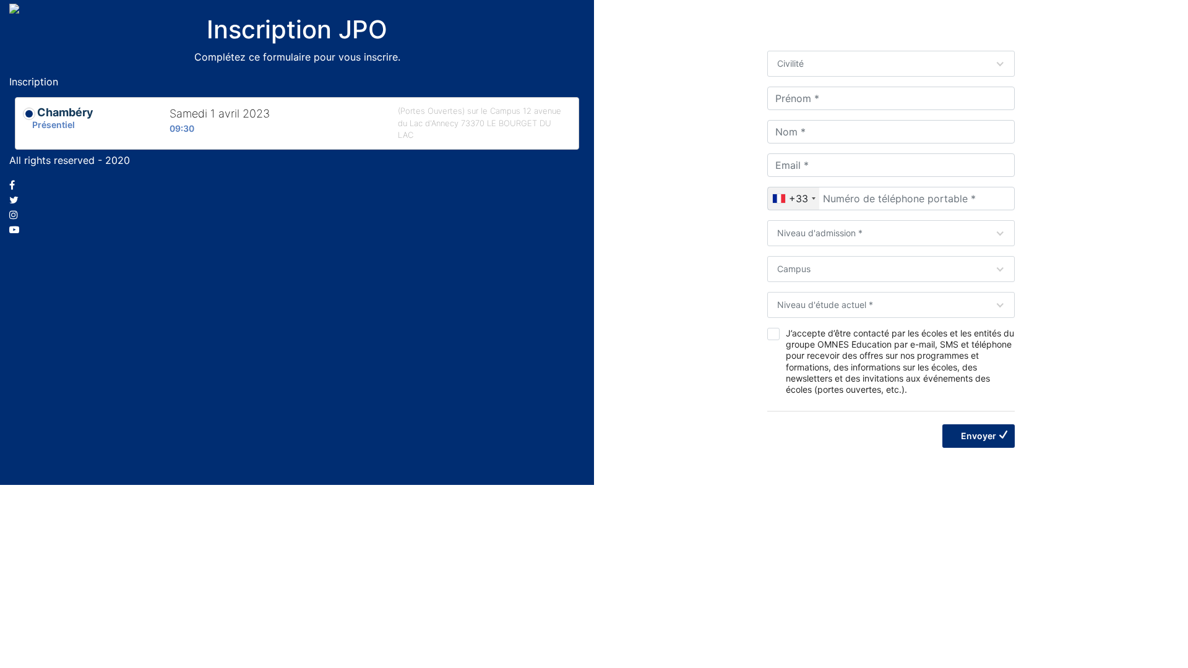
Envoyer (978, 435)
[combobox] (793, 198)
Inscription (33, 81)
